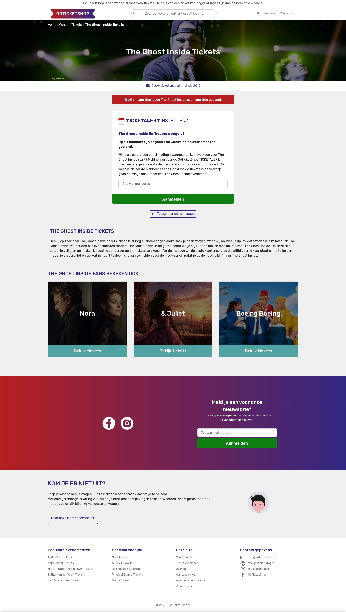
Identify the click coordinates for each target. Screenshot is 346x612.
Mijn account (184, 557)
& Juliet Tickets (122, 563)
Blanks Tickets (121, 580)
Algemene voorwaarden (191, 580)
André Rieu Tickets (60, 557)
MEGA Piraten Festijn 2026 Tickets (70, 569)
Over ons (181, 569)
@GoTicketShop (258, 569)
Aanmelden (173, 199)
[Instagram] (127, 423)
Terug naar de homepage (175, 214)
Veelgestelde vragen (261, 563)
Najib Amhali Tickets (61, 563)
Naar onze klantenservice (70, 518)
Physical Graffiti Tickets (127, 574)
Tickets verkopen (187, 563)
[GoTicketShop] (88, 13)
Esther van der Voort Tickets (66, 574)
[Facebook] (108, 423)
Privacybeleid (184, 586)
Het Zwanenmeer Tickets (64, 580)
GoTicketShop (257, 574)
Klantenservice (185, 574)
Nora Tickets (120, 557)
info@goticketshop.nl (262, 557)
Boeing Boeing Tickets (126, 569)
